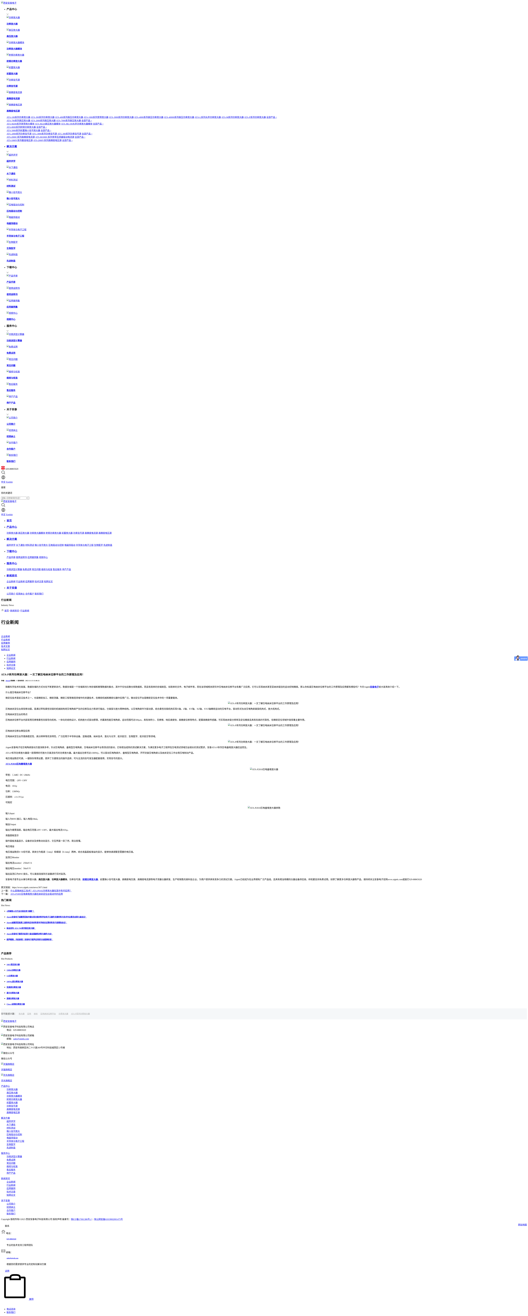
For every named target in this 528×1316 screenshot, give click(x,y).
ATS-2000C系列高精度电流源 (21, 137)
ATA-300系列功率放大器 (42, 117)
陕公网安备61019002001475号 (108, 1219)
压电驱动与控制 (56, 545)
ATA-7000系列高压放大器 (68, 120)
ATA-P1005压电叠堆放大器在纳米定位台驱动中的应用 (36, 894)
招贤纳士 (20, 594)
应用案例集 (33, 557)
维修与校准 (46, 569)
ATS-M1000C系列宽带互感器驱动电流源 (54, 137)
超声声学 (11, 545)
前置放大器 (67, 533)
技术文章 (39, 581)
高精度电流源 (91, 533)
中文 (3, 482)
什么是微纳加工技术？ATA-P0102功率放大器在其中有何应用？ (41, 891)
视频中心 (43, 557)
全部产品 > (271, 117)
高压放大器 (23, 533)
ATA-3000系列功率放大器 (121, 117)
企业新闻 (11, 581)
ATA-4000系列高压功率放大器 (148, 117)
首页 (6, 611)
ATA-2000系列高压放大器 (43, 120)
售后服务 (57, 569)
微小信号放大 (41, 545)
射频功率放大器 (53, 533)
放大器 (21, 1014)
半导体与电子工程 (85, 545)
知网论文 (48, 581)
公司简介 (11, 594)
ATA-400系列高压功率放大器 (69, 117)
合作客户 (29, 594)
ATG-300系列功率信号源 (69, 134)
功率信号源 (78, 533)
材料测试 (29, 545)
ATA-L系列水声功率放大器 (208, 117)
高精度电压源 (105, 533)
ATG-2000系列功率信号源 (19, 134)
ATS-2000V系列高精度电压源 (47, 140)
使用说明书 (21, 557)
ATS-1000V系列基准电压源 (20, 140)
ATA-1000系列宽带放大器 (96, 117)
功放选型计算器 (14, 569)
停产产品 (66, 569)
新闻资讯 (14, 611)
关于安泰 (5, 1200)
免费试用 (27, 569)
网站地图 (522, 1225)
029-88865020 (11, 1239)
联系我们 (39, 594)
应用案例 (29, 581)
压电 (29, 1014)
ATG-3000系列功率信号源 (44, 134)
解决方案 (5, 1118)
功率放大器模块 (37, 533)
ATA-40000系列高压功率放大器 (179, 117)
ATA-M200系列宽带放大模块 (20, 124)
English (9, 482)
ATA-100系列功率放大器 (18, 117)
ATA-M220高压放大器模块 (48, 124)
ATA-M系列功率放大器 (232, 117)
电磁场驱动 (69, 545)
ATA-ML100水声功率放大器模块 (76, 124)
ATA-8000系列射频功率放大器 (21, 127)
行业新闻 (20, 581)
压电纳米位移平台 (48, 1014)
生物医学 (98, 545)
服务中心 (5, 1153)
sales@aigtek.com (21, 1039)
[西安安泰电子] (8, 3)
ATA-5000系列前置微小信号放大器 (23, 130)
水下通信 (20, 545)
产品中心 (5, 1086)
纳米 (36, 1014)
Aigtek (8, 680)
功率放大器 (12, 533)
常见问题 (36, 569)
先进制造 (107, 545)
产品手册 (11, 557)
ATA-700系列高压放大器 (18, 120)
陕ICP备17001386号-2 (81, 1219)
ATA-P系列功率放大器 (255, 117)
